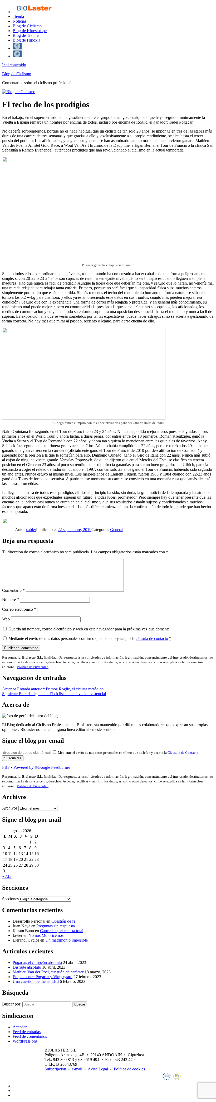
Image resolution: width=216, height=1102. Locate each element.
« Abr (7, 876)
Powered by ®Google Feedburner (41, 767)
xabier (31, 529)
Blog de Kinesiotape (30, 30)
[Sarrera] (34, 11)
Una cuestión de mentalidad (36, 981)
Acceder (20, 1027)
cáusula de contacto (152, 638)
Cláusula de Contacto (183, 753)
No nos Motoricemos (45, 935)
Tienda (18, 16)
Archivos (9, 808)
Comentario (13, 590)
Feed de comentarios (30, 1036)
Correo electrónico (19, 609)
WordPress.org (25, 1041)
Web (6, 619)
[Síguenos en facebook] (17, 48)
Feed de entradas (27, 1031)
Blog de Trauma (26, 35)
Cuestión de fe (63, 921)
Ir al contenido (14, 65)
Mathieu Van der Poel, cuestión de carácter (48, 972)
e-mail (77, 1069)
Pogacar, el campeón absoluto (37, 962)
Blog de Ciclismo (27, 26)
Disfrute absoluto (27, 967)
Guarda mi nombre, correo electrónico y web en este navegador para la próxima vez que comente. (89, 629)
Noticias (19, 21)
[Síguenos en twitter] (17, 56)
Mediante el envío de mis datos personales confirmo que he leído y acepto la (89, 638)
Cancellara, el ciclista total (61, 930)
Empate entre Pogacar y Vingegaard (42, 976)
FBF (6, 767)
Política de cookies (129, 1069)
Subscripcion (55, 1069)
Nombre (10, 599)
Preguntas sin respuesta (55, 926)
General (116, 529)
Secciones (10, 899)
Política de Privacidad (32, 667)
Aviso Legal (98, 1069)
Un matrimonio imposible (66, 940)
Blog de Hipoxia (26, 40)
